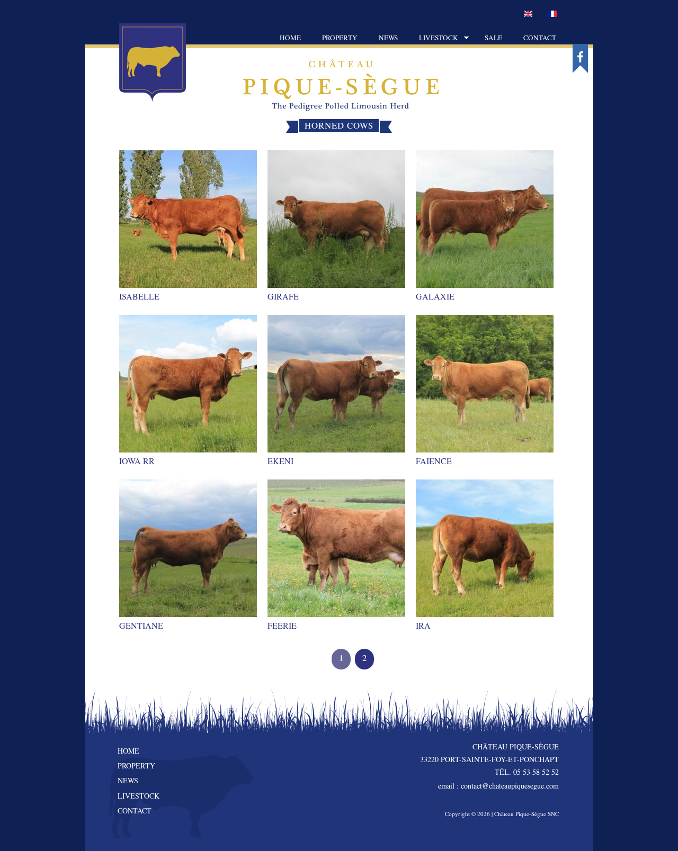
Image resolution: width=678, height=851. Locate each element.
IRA (423, 625)
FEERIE (282, 625)
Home (290, 37)
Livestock (433, 38)
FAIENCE (434, 460)
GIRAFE (283, 296)
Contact (539, 37)
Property (340, 37)
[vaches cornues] (552, 14)
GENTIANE (141, 625)
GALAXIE (435, 296)
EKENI (280, 460)
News (388, 37)
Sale (493, 37)
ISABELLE (139, 296)
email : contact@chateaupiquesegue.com (498, 786)
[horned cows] (528, 14)
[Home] (152, 99)
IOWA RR (137, 460)
